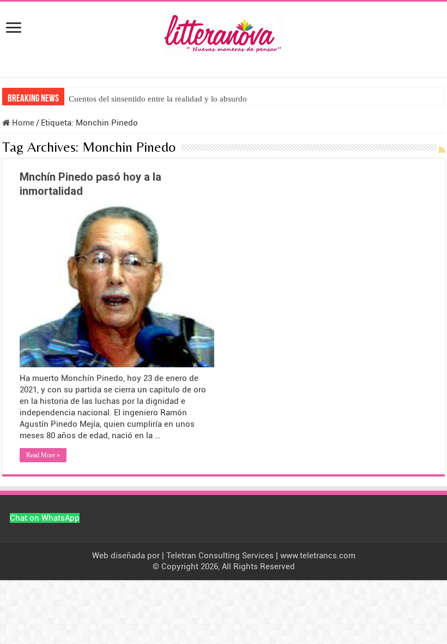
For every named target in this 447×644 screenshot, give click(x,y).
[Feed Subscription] (442, 150)
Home (22, 123)
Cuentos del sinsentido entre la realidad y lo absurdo (158, 98)
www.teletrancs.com (317, 555)
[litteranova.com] (223, 32)
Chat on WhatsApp (45, 518)
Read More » (43, 455)
